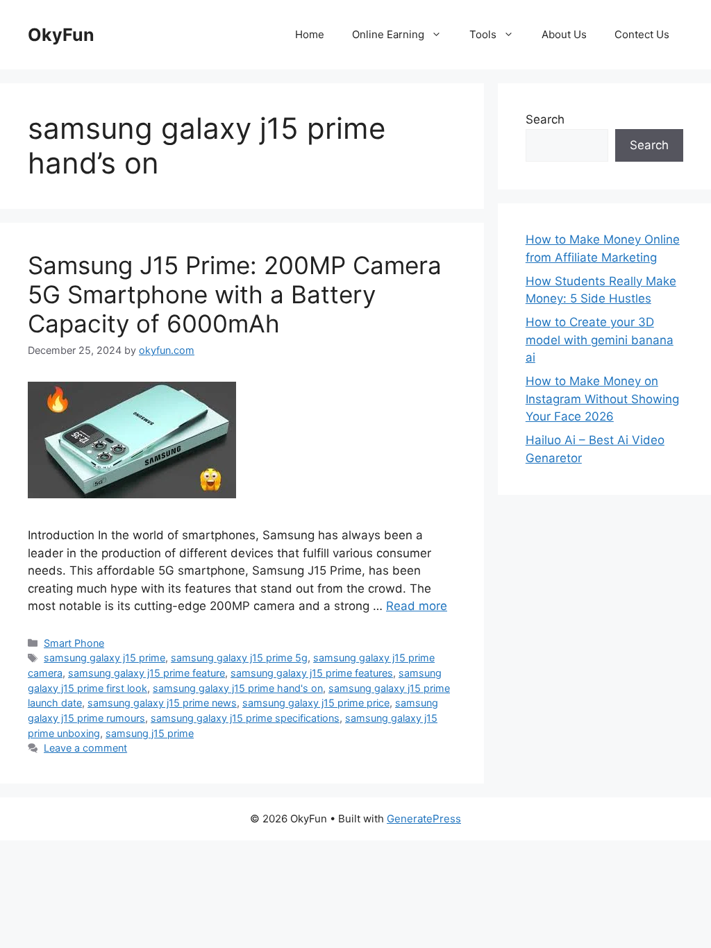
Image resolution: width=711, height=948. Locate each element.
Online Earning (388, 34)
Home (309, 34)
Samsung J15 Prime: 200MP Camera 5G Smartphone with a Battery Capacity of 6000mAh (235, 294)
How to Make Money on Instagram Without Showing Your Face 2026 (602, 398)
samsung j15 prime (150, 733)
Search (545, 119)
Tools (482, 34)
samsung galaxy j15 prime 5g (239, 657)
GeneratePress (424, 818)
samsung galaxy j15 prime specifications (245, 718)
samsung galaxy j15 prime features (312, 673)
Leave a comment (85, 748)
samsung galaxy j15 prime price (316, 703)
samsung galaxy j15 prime (104, 657)
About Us (564, 34)
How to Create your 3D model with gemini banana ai (600, 339)
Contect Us (641, 34)
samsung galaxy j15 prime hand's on (238, 688)
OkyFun (61, 34)
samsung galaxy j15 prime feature (146, 673)
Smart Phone (74, 643)
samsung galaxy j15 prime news (162, 703)
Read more (416, 606)
